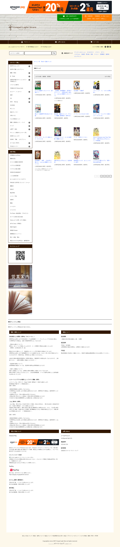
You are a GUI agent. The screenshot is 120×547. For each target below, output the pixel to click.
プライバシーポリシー (73, 535)
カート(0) (96, 42)
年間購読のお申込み (15, 155)
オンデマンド (77, 56)
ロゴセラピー (90, 52)
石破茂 (83, 54)
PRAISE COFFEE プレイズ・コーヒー (20, 182)
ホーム (36, 61)
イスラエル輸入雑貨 (15, 169)
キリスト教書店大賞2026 (16, 162)
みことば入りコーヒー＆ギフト (18, 179)
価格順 (44, 76)
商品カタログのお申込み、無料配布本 (20, 240)
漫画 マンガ (48, 61)
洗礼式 (12, 189)
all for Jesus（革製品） (16, 223)
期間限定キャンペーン (16, 233)
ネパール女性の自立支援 (16, 216)
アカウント (27, 42)
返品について (48, 535)
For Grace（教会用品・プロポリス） (19, 213)
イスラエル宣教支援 (15, 165)
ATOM (96, 535)
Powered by (51, 543)
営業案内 (97, 16)
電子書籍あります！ (33, 46)
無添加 (107, 54)
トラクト (97, 52)
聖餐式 (12, 186)
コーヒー (96, 54)
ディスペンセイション (80, 52)
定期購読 (102, 54)
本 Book (41, 61)
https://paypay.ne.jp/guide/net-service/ (19, 474)
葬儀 (11, 203)
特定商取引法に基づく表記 (59, 535)
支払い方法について (27, 535)
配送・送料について (38, 535)
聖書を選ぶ (13, 158)
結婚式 (12, 199)
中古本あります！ (47, 46)
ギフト (102, 52)
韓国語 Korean (13, 230)
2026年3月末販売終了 (15, 172)
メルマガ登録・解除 (97, 46)
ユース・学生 (13, 196)
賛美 (92, 54)
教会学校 (12, 192)
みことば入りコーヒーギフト (17, 46)
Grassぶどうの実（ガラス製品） (18, 220)
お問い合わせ (61, 42)
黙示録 (87, 54)
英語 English (13, 227)
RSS (92, 535)
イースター (13, 206)
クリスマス (13, 210)
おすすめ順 (38, 76)
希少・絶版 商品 (14, 237)
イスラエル (77, 54)
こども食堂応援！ (14, 175)
